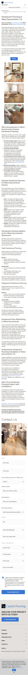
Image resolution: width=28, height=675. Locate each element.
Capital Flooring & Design (19, 24)
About (3, 640)
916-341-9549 (5, 4)
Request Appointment (13, 592)
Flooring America (5, 10)
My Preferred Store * (7, 508)
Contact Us (5, 644)
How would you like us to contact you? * (13, 477)
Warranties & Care (7, 637)
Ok (14, 669)
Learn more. (19, 667)
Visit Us (14, 58)
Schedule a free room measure (10, 403)
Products (4, 630)
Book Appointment (11, 619)
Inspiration (4, 633)
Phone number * (6, 486)
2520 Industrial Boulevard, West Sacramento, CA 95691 (13, 651)
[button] (13, 481)
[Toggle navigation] (25, 4)
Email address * (6, 497)
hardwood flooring (16, 23)
